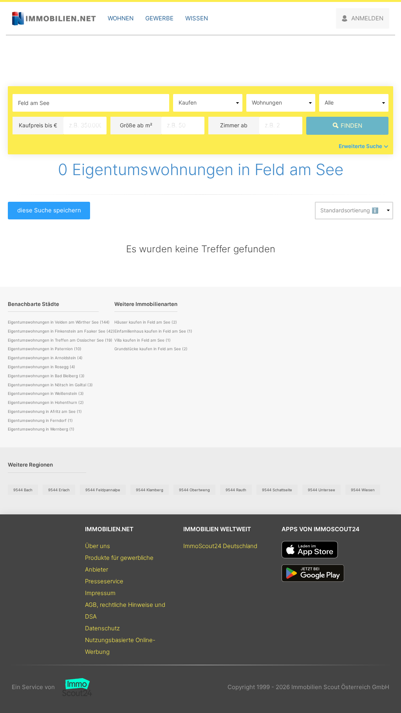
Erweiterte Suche (360, 146)
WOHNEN (121, 18)
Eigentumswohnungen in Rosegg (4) (41, 366)
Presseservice (104, 581)
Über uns (97, 546)
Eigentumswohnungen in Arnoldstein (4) (45, 357)
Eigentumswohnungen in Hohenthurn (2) (46, 402)
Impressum (100, 593)
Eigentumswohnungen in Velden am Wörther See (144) (59, 322)
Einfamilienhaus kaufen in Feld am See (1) (153, 331)
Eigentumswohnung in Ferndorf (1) (40, 420)
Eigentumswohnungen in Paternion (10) (44, 348)
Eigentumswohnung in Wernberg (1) (41, 429)
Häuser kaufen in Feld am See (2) (145, 322)
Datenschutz (102, 628)
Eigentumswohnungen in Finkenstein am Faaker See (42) (61, 331)
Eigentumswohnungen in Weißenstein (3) (46, 393)
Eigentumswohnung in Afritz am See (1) (45, 411)
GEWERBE (159, 18)
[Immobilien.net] (54, 18)
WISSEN (196, 18)
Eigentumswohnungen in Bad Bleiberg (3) (46, 375)
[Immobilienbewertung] (73, 687)
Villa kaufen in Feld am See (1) (142, 340)
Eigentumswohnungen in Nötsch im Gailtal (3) (50, 384)
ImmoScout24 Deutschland (220, 546)
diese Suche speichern (49, 210)
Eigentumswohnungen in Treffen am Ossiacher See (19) (60, 340)
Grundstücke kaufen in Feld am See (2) (151, 348)
